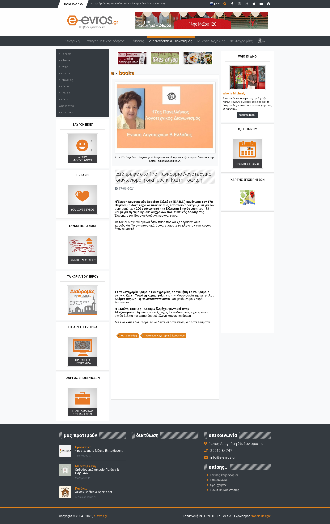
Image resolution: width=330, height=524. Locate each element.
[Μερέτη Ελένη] (65, 469)
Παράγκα (81, 488)
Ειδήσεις (137, 41)
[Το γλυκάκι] (165, 58)
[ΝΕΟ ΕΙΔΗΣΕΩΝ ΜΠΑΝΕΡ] (165, 393)
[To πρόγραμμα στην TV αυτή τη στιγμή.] (82, 351)
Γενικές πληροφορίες (224, 475)
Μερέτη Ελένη (85, 466)
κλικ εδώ (132, 322)
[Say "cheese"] (82, 148)
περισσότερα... (247, 114)
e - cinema (65, 54)
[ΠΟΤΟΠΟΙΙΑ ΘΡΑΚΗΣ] (132, 58)
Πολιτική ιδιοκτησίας (224, 490)
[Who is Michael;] (247, 78)
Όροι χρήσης (218, 485)
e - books (64, 73)
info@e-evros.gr (223, 457)
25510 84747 (221, 450)
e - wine (63, 67)
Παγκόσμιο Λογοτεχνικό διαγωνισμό (164, 335)
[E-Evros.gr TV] (261, 41)
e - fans (63, 99)
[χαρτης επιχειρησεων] (247, 197)
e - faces (64, 86)
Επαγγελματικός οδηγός (105, 41)
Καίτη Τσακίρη (129, 335)
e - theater (65, 60)
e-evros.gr (100, 516)
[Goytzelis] (201, 20)
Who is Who (66, 106)
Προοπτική (83, 447)
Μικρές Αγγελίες (211, 41)
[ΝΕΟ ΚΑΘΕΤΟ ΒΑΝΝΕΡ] (247, 272)
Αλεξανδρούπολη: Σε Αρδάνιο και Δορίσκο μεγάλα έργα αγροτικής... (129, 3)
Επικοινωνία (218, 480)
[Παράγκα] (65, 492)
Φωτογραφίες (241, 41)
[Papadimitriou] (198, 58)
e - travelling (66, 80)
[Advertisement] (165, 260)
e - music (64, 93)
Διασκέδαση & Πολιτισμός (170, 41)
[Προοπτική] (65, 451)
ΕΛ (216, 3)
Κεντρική (72, 41)
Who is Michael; (234, 93)
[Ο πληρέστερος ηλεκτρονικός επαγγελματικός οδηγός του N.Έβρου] (92, 22)
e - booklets (66, 112)
